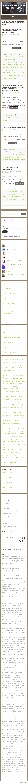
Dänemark (16, 381)
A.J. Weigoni (4, 556)
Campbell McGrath (7, 59)
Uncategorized (12, 457)
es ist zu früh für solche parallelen (9, 311)
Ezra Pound (11, 64)
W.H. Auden (8, 763)
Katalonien (16, 401)
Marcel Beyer (8, 156)
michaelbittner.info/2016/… (8, 489)
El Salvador (23, 381)
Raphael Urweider (14, 723)
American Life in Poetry (18, 56)
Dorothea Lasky (14, 62)
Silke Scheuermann (15, 735)
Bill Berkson (16, 57)
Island (24, 394)
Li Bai (7, 677)
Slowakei (21, 441)
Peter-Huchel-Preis (8, 713)
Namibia (7, 418)
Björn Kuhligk (22, 581)
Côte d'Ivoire (21, 375)
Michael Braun (18, 693)
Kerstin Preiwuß (15, 665)
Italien (10, 396)
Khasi (7, 402)
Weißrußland (10, 462)
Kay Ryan (19, 69)
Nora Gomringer (6, 704)
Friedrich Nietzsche (13, 619)
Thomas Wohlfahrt (21, 748)
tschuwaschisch (11, 454)
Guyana (9, 391)
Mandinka (4, 412)
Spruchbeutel (13, 444)
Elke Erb (10, 601)
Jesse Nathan (5, 67)
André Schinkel (16, 566)
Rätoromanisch (16, 433)
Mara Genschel (19, 681)
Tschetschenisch (5, 454)
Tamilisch (17, 447)
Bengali (11, 370)
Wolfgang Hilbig (19, 771)
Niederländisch (19, 420)
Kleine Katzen (5, 316)
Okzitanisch (17, 425)
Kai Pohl (21, 662)
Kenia (22, 401)
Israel (7, 396)
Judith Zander (17, 660)
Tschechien (19, 450)
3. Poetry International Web (13, 127)
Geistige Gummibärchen (17, 623)
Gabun (7, 386)
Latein (9, 407)
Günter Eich (21, 630)
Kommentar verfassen (7, 35)
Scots (11, 438)
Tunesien (21, 454)
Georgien (22, 386)
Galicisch (13, 386)
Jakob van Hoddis (21, 649)
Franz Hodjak (22, 612)
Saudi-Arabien (19, 434)
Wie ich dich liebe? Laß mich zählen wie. (10, 349)
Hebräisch (7, 393)
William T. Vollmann (7, 201)
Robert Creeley (18, 197)
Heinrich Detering (21, 639)
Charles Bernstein (14, 584)
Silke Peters (8, 735)
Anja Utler (8, 152)
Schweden (20, 436)
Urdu (22, 457)
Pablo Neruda (21, 708)
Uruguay (3, 459)
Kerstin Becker (4, 665)
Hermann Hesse (5, 645)
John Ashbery (17, 67)
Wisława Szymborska (13, 769)
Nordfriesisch (9, 423)
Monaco (6, 417)
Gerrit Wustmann (21, 625)
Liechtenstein (4, 409)
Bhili (16, 370)
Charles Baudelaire (6, 584)
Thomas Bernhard (21, 744)
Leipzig (20, 672)
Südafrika (16, 446)
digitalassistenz (9, 253)
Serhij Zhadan (17, 733)
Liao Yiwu (4, 677)
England (8, 383)
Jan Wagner (10, 654)
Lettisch (11, 407)
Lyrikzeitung (13, 679)
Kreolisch (21, 404)
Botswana (18, 372)
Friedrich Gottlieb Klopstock (13, 617)
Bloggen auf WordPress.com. (14, 780)
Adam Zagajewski (16, 556)
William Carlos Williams (11, 767)
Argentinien (8, 365)
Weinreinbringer (6, 347)
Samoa (12, 434)
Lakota (6, 407)
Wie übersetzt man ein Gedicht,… (18, 271)
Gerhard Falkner (12, 154)
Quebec (3, 431)
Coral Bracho (5, 61)
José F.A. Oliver (12, 660)
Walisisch (20, 460)
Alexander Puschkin (20, 558)
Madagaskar (20, 409)
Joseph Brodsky (5, 660)
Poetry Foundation (14, 117)
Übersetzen (5, 776)
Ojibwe (13, 425)
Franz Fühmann (16, 612)
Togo (10, 450)
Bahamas (16, 367)
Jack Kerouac (15, 649)
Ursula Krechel (13, 759)
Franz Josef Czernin (6, 614)
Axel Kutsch (4, 575)
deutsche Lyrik (5, 594)
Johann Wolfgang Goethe (10, 658)
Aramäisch (4, 365)
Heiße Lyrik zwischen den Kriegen (9, 305)
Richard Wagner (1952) (15, 725)
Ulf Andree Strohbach (10, 267)
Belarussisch (22, 368)
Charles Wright (14, 59)
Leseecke (15, 675)
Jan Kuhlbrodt (11, 651)
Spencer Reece (18, 199)
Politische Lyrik (20, 719)
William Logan (15, 78)
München (21, 698)
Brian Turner (21, 57)
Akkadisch (21, 359)
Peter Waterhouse (15, 714)
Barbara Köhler (11, 575)
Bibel (14, 581)
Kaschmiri (8, 401)
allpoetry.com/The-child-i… (8, 482)
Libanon (18, 407)
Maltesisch (23, 410)
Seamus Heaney (12, 733)
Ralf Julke (21, 721)
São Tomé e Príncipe (11, 446)
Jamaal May (9, 65)
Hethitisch (11, 393)
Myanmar (23, 417)
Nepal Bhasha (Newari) (19, 418)
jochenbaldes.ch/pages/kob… (9, 484)
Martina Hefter (5, 687)
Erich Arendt (9, 603)
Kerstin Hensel (18, 154)
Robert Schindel (12, 727)
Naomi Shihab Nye (17, 72)
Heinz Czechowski (13, 641)
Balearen (10, 368)
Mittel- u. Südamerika (6, 415)
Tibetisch (7, 450)
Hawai (23, 391)
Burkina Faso (16, 373)
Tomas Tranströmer (17, 750)
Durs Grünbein (6, 154)
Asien (3, 367)
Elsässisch (4, 383)
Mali (18, 410)
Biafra (22, 370)
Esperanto (19, 383)
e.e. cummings (15, 598)
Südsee (23, 446)
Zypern (22, 462)
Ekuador (19, 381)
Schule (6, 733)
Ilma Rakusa (5, 647)
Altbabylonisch (20, 360)
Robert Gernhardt (6, 727)
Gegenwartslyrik (6, 624)
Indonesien (9, 394)
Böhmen (3, 375)
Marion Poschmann (19, 685)
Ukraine (3, 457)
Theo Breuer (15, 744)
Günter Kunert (12, 632)
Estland (22, 383)
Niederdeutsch (9, 420)
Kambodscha (4, 399)
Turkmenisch (4, 455)
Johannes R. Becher (18, 656)
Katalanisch (12, 401)
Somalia (16, 442)
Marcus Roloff (20, 683)
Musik (17, 698)
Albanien (3, 360)
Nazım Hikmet (17, 700)
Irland (18, 394)
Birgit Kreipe (17, 581)
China (13, 375)
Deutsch (10, 149)
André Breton (10, 566)
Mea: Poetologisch (18, 690)
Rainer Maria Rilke (13, 721)
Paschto (3, 428)
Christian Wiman (20, 59)
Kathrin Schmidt (21, 664)
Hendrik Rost (23, 643)
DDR (24, 375)
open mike (14, 706)
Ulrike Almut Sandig (11, 757)
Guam (14, 389)
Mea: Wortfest (9, 693)
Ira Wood (5, 65)
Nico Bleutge (19, 156)
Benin (14, 370)
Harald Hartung (10, 639)
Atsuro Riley (5, 57)
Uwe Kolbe (17, 159)
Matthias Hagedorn (11, 689)
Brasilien (22, 372)
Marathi (10, 412)
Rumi (9, 731)
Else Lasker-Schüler (17, 601)
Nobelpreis (15, 702)
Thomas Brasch (5, 746)
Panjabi (14, 426)
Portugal (22, 428)
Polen (16, 428)
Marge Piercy (8, 70)
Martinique (17, 412)
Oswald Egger (14, 708)
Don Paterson (18, 193)
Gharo (10, 388)
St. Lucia (20, 444)
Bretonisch (4, 373)
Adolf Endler (22, 556)
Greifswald (8, 630)
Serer (12, 439)
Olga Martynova (9, 706)
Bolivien (3, 372)
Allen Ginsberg (13, 561)
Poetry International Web (13, 157)
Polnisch (19, 428)
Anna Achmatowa (13, 568)
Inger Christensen (22, 647)
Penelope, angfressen (7, 342)
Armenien (12, 365)
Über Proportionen (6, 288)
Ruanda (17, 431)
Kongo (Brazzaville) (19, 402)
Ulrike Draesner (19, 757)
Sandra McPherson (11, 199)
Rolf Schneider (4, 729)
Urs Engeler (9, 759)
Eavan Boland (20, 62)
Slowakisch (4, 442)
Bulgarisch (12, 373)
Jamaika (16, 396)
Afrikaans (17, 359)
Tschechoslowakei (5, 452)
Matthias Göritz (5, 689)
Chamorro (7, 375)
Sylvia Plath (20, 741)
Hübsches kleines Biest (16, 264)
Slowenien (8, 442)
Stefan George (18, 737)
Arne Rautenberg (10, 573)
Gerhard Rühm (15, 625)
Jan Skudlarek (17, 651)
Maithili (24, 409)
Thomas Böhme (10, 746)
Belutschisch (7, 370)
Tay (12, 449)
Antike (17, 364)
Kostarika (17, 404)
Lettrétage (23, 675)
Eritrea (15, 383)
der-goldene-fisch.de (7, 477)
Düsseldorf (10, 598)
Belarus (18, 368)
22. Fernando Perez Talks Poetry (10, 168)
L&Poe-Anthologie (9, 672)
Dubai (13, 381)
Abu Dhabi (4, 359)
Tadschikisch (4, 447)
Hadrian (15, 391)
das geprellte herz (6, 298)
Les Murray (19, 675)
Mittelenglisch (12, 415)
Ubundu (19, 455)
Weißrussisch (4, 462)
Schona (8, 436)
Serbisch (3, 439)
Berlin (18, 575)
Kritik (9, 669)
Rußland (12, 433)
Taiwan (14, 447)
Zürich (14, 774)
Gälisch (12, 391)
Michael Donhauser (5, 695)
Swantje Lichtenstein (15, 741)
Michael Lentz (20, 695)
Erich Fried (13, 603)
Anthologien (9, 571)
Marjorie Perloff (20, 70)
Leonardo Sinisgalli (7, 117)
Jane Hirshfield (15, 65)
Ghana (7, 388)
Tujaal (19, 454)
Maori (7, 412)
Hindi (14, 393)
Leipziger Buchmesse (7, 675)
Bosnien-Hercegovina (9, 372)
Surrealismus (8, 741)
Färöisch (3, 386)
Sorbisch (19, 442)
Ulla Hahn (23, 755)
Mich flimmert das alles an (8, 313)
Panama (10, 426)
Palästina (7, 426)
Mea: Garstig (5, 690)
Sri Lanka (17, 444)
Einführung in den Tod (21, 245)
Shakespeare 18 (19, 260)
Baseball (13, 191)
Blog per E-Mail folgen (8, 220)
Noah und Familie (6, 318)
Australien (6, 367)
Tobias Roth (11, 750)
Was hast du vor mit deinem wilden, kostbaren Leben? (13, 337)
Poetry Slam (11, 719)
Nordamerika (4, 423)
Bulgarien (8, 373)
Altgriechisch (4, 362)
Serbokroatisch (8, 439)
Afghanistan (11, 359)
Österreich (11, 464)
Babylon (13, 367)
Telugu (20, 449)
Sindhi (7, 441)
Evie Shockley (5, 64)
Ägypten (3, 464)
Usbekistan (14, 459)
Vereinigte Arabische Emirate (7, 460)
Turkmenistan (9, 455)
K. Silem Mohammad (13, 69)
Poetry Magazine (11, 75)
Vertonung (10, 761)
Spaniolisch (4, 444)
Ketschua (4, 402)
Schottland (16, 436)
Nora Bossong (20, 702)
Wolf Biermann (11, 772)
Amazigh (3, 364)
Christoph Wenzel (18, 588)
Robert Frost (22, 725)
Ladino (3, 407)
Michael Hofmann (6, 196)
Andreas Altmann (15, 563)
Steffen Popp (8, 739)
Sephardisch (18, 438)
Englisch (10, 54)
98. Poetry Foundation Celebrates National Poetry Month (11, 30)
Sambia (6, 434)
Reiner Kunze (20, 723)
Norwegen (21, 423)
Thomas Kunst (6, 748)
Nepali (24, 418)
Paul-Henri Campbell (5, 711)
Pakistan (3, 426)
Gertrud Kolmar (11, 628)
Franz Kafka (13, 614)
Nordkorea (17, 423)
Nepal (13, 418)
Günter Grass (5, 632)
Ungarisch (16, 457)
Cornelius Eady (12, 61)
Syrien (6, 446)
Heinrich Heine (5, 641)
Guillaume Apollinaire (15, 630)
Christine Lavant (5, 588)
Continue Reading (15, 48)
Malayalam (12, 410)
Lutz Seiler (20, 677)
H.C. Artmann (18, 632)
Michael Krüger (13, 695)
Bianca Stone (10, 57)
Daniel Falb (7, 592)
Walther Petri (10, 160)
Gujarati (6, 391)
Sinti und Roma (17, 441)
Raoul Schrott (7, 723)
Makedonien (4, 410)
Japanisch (23, 396)
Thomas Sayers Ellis (14, 77)
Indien (18, 393)
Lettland (15, 407)
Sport (22, 199)
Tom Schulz (18, 752)
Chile (10, 375)
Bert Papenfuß (18, 578)
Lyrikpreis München (5, 679)
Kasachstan (23, 399)
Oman (20, 425)
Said (16, 731)
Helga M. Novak (19, 641)
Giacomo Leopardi (19, 115)
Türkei (14, 455)
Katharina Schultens (13, 664)
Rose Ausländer (22, 729)
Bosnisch (14, 372)
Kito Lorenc (21, 665)
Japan (20, 396)
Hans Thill (4, 639)
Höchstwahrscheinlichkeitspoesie (9, 293)
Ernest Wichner (18, 603)
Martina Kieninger (12, 687)
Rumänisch (4, 433)
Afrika (14, 359)
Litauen (9, 409)
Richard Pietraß (7, 725)
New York (4, 702)
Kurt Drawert (12, 669)
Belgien (3, 370)
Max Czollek (17, 689)
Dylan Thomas (5, 598)
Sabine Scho (13, 731)
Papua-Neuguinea (19, 426)
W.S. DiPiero (5, 120)
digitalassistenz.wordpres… (8, 474)
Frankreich (11, 385)
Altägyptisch (21, 362)
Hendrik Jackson (16, 643)
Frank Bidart (16, 64)
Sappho (19, 731)
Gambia (18, 386)
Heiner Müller (15, 639)
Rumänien (21, 431)
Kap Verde (19, 399)
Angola (14, 364)
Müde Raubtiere (6, 285)
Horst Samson (17, 645)
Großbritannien (5, 389)
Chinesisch (16, 375)
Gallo (16, 386)
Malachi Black (15, 194)
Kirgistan (9, 402)
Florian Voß (7, 610)
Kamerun (8, 399)
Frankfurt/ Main (13, 610)
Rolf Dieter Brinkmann (20, 727)
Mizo (23, 415)
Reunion (7, 431)
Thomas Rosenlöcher (14, 748)
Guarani (16, 389)
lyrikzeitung (17, 34)
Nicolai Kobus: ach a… (10, 256)
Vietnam (14, 460)
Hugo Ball (22, 645)
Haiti (18, 391)
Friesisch (22, 385)
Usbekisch (10, 459)
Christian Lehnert (13, 586)
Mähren (3, 418)
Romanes (14, 431)
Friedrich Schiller (5, 621)
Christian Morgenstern (21, 586)
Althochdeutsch (10, 362)
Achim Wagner (10, 556)
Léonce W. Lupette (19, 679)
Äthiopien (7, 464)
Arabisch (20, 364)
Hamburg (10, 635)
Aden (7, 359)
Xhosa (18, 462)
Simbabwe (4, 441)
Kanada (12, 399)
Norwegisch (4, 425)
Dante (16, 592)
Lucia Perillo (9, 194)
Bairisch (7, 368)
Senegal (14, 438)
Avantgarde (22, 573)
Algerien (16, 360)
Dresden (14, 597)
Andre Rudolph (5, 566)
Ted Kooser (7, 77)
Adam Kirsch (11, 56)
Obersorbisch (9, 425)
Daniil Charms (12, 592)
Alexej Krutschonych (5, 561)
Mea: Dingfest (21, 689)
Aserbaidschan (21, 365)
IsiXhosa (21, 394)
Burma (20, 373)
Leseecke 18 (18, 256)
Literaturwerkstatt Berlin (13, 677)
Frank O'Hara (22, 64)
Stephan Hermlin (14, 739)
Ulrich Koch (4, 757)
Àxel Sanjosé (18, 774)
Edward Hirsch (5, 601)
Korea (7, 404)
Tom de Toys (10, 752)
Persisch (7, 428)
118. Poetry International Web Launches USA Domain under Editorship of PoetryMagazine (12, 88)
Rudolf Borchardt (5, 731)
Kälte (14, 249)
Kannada (15, 399)
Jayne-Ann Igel (16, 654)
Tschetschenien (17, 452)
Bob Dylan (4, 582)
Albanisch (7, 360)
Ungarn (20, 457)
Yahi (20, 462)
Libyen (21, 407)
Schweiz (8, 438)
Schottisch (12, 436)
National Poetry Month (10, 73)
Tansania (9, 449)
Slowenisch (12, 442)
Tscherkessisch (11, 452)
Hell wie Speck (6, 300)
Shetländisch (16, 439)
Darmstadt (19, 592)
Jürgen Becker (10, 662)
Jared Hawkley (21, 65)
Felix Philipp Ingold (13, 608)
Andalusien (8, 364)
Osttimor (23, 425)
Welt (4, 151)
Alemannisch (12, 360)
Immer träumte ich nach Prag (9, 290)
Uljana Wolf (18, 755)
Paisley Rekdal (18, 73)
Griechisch (21, 388)
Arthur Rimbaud (16, 573)
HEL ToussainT (10, 643)
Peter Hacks (14, 713)
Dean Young (17, 61)
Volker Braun (22, 159)
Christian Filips (6, 586)
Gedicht (13, 621)
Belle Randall (17, 191)
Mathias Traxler (22, 687)
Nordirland (14, 423)
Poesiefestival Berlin (18, 717)
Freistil (19, 385)
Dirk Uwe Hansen (20, 594)
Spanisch (14, 54)
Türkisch (16, 455)
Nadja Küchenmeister (9, 700)
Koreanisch (11, 404)
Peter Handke (20, 713)
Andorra (11, 364)
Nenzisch (10, 418)
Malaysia (15, 410)
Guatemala (20, 389)
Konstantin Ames (9, 668)
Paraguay (23, 426)
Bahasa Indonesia (21, 367)
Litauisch (12, 409)
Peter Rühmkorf (8, 715)
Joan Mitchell (11, 67)
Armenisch (16, 365)
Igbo (16, 393)
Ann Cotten (20, 568)
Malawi (8, 410)
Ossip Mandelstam (6, 708)
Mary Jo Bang (6, 72)
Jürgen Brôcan (16, 662)
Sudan (3, 446)
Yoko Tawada (8, 774)
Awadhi (10, 367)
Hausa (20, 391)
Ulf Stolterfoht (10, 755)
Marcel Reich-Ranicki (13, 683)
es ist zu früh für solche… (18, 253)
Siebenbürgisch (21, 439)
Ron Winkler (16, 729)
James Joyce (4, 651)
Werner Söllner (17, 765)
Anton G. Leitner (16, 570)
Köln (23, 669)
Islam (3, 649)
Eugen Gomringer (9, 605)
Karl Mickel (7, 664)
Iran (14, 394)
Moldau (3, 417)
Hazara (3, 393)
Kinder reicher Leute (7, 339)
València (17, 459)
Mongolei (10, 417)
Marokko (13, 412)
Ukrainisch (7, 457)
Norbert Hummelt (14, 704)
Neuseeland (4, 420)
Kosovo (14, 404)
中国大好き (8, 271)
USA (17, 54)
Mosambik (14, 417)
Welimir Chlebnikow (11, 765)
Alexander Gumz (14, 558)
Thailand (3, 450)
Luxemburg (16, 409)
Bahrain (3, 368)
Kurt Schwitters (18, 669)
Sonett (8, 737)
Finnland (6, 385)
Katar (19, 401)
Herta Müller (11, 645)
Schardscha (4, 436)
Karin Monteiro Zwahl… (10, 245)
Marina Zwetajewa (11, 685)
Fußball (11, 621)
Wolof (15, 462)
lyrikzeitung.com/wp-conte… (8, 472)
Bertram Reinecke (7, 581)
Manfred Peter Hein (13, 681)
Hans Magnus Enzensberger (17, 637)
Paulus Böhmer (20, 711)
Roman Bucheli (10, 729)
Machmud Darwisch (5, 681)
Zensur (11, 774)
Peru (10, 428)
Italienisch (13, 396)
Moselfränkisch (18, 417)
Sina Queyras (17, 75)
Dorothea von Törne (7, 597)
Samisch (9, 434)
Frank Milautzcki (10, 612)
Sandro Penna (20, 118)
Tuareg (16, 454)
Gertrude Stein (5, 628)
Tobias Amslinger (5, 750)
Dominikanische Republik (6, 381)
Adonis (3, 558)
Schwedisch (4, 438)
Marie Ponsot (14, 70)
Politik (15, 719)
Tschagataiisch (14, 450)
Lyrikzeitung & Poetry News (14, 6)
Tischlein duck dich (7, 321)
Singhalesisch (11, 441)
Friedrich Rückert (20, 619)
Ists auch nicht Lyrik (8, 649)
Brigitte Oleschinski (19, 152)
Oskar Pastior (20, 706)
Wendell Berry (9, 78)
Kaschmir (4, 401)
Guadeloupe (11, 389)
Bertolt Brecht (10, 578)
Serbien (22, 438)
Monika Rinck (13, 156)
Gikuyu (12, 388)
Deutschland (14, 149)
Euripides (13, 115)
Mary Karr (11, 72)
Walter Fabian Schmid (13, 763)
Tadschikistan (9, 447)
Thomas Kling (12, 159)
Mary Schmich (21, 194)
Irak (12, 394)
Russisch (8, 433)
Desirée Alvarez (12, 193)
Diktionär (13, 594)
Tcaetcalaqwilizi (16, 449)
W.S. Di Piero (5, 160)
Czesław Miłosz (9, 590)
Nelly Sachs (22, 700)
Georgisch (4, 388)
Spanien (22, 442)
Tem (22, 449)
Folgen (5, 231)
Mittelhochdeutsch (18, 415)
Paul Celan (13, 711)
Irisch (16, 394)
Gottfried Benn (18, 628)
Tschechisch (23, 450)
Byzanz (23, 373)
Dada (13, 590)
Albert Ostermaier (16, 151)
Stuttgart (19, 739)
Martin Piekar (17, 687)
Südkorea (20, 446)
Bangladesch (14, 368)
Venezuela (21, 459)
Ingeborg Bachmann (13, 647)
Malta (20, 410)
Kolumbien (14, 402)
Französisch (15, 385)
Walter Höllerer (20, 763)
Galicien (10, 386)
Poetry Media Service (11, 197)
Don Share (9, 62)
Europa (3, 385)
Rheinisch (10, 431)
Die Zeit (10, 594)
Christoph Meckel (12, 588)
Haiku (6, 635)
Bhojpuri (19, 370)
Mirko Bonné (4, 698)
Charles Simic (20, 584)
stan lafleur (12, 737)
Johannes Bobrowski (10, 656)
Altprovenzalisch (16, 362)
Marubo (20, 412)
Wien (21, 765)
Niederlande (14, 420)
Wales (17, 460)
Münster (3, 700)
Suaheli (24, 444)
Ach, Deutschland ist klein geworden (10, 303)
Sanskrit (15, 434)
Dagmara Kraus (17, 590)
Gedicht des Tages (18, 621)
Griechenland (16, 388)
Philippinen (13, 428)
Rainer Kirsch (5, 721)
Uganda (23, 455)
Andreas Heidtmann (21, 563)
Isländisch (4, 396)
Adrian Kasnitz (8, 558)
